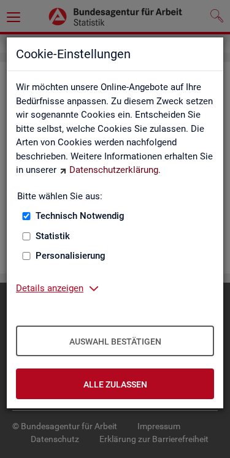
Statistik (53, 236)
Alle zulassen (115, 384)
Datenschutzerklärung (113, 169)
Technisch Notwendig (80, 215)
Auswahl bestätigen (115, 341)
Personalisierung (70, 255)
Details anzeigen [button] (49, 288)
